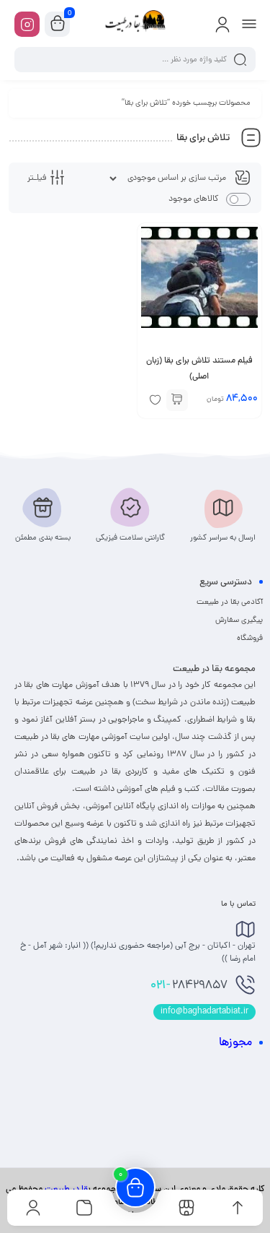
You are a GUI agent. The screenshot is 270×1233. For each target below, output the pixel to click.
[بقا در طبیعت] (135, 24)
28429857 (189, 986)
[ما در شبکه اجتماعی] (27, 24)
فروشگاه (250, 638)
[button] (177, 400)
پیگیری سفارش (239, 620)
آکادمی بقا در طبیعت (230, 602)
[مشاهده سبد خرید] (57, 24)
